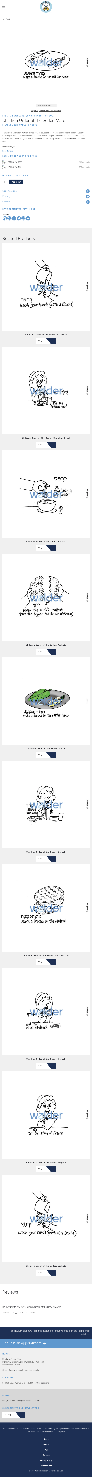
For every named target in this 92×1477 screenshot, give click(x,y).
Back (8, 19)
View (40, 341)
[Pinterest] (19, 218)
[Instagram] (23, 218)
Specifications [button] (9, 190)
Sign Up (8, 1415)
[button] (3, 6)
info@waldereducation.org (28, 1400)
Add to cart (16, 182)
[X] (9, 218)
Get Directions (43, 1383)
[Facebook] (5, 218)
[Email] (28, 218)
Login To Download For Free (19, 156)
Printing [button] (6, 196)
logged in (17, 1312)
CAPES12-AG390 (15, 162)
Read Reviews (7, 151)
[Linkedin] (14, 218)
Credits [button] (6, 201)
